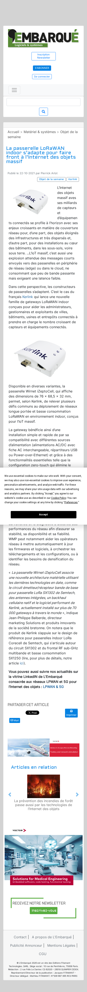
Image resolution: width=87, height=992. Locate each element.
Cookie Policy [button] (58, 498)
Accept (43, 514)
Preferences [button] (71, 502)
